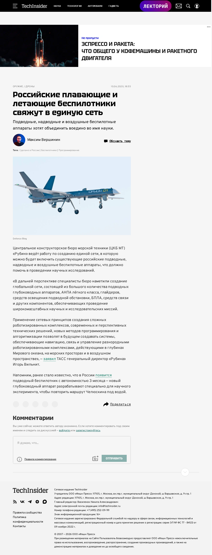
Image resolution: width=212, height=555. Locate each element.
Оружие (18, 86)
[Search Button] (188, 6)
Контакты (19, 526)
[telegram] (30, 502)
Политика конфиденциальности (28, 520)
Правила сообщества (27, 513)
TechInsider (34, 6)
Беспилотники (49, 150)
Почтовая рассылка (179, 6)
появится (103, 375)
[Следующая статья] (106, 472)
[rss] (15, 502)
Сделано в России (29, 150)
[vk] (22, 502)
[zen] (37, 502)
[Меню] (15, 6)
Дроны (30, 86)
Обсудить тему (120, 141)
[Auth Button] (197, 6)
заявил (49, 359)
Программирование (69, 150)
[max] (45, 502)
